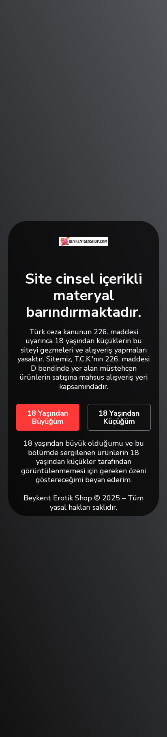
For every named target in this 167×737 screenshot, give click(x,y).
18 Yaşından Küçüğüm (118, 417)
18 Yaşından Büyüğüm (47, 417)
